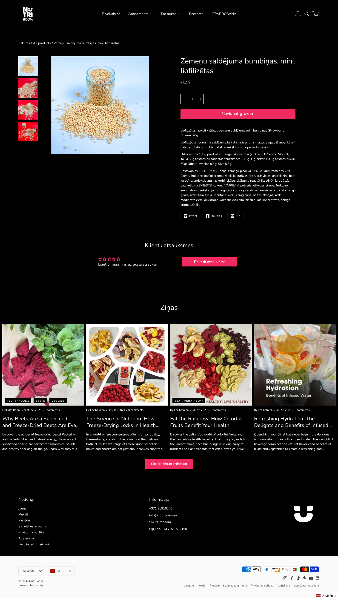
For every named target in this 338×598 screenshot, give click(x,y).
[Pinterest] (305, 578)
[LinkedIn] (317, 578)
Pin (238, 216)
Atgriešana (26, 538)
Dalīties (216, 216)
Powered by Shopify (30, 585)
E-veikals (109, 13)
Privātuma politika (31, 532)
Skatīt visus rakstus (169, 463)
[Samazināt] (183, 99)
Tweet (193, 216)
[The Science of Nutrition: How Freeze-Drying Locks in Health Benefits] (127, 365)
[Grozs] (316, 13)
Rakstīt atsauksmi (209, 261)
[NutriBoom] (27, 13)
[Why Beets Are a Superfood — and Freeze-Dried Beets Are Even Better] (43, 365)
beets (40, 401)
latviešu (28, 571)
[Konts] (298, 13)
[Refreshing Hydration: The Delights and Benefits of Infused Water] (295, 365)
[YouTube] (311, 578)
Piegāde (24, 520)
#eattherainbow (189, 401)
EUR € (60, 571)
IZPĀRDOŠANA (224, 13)
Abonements (138, 13)
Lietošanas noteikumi (33, 544)
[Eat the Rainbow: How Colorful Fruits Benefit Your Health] (211, 365)
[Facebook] (292, 578)
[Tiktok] (298, 578)
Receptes (196, 13)
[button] (306, 13)
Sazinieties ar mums (32, 526)
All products (42, 43)
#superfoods (18, 401)
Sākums (24, 43)
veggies (58, 401)
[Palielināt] (200, 99)
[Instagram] (285, 578)
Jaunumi (24, 508)
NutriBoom (36, 581)
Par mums (168, 13)
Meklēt (23, 514)
